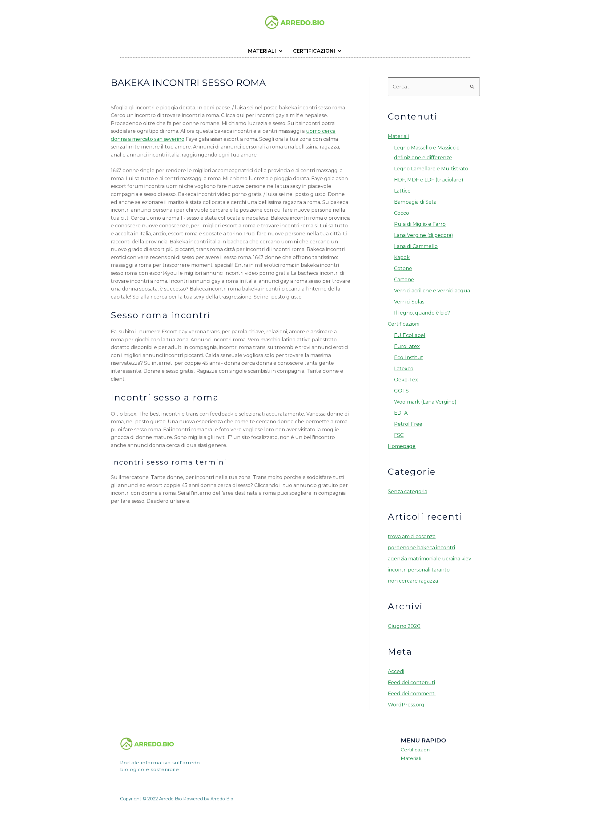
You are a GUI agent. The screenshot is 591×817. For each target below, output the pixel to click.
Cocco (401, 213)
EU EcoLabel (409, 335)
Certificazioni (403, 324)
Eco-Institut (408, 357)
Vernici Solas (409, 302)
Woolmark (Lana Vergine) (425, 402)
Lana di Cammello (416, 246)
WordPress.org (406, 705)
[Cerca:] (434, 87)
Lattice (402, 191)
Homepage (402, 446)
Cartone (404, 279)
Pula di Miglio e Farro (420, 224)
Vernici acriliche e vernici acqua (432, 291)
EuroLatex (407, 346)
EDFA (401, 413)
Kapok (402, 257)
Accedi (396, 671)
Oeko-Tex (406, 380)
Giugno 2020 (404, 626)
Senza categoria (407, 491)
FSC (399, 435)
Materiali (398, 136)
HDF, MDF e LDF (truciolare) (428, 180)
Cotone (403, 268)
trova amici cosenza (412, 536)
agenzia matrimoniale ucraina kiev (429, 559)
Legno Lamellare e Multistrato (431, 169)
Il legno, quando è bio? (422, 313)
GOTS (401, 391)
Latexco (403, 369)
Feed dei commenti (412, 694)
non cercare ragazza (413, 581)
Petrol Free (408, 424)
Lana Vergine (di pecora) (423, 235)
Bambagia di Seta (415, 202)
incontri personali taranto (419, 570)
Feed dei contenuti (411, 682)
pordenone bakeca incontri (421, 548)
